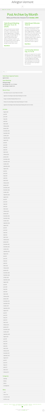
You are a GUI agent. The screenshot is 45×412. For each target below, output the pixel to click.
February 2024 (6, 182)
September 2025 (6, 137)
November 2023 (6, 189)
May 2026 (5, 119)
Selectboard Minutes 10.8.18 (32, 24)
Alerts (26, 404)
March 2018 (5, 348)
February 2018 (6, 350)
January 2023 (5, 213)
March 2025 (5, 152)
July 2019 (5, 312)
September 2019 (6, 308)
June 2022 (5, 230)
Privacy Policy (12, 404)
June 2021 (5, 258)
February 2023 (6, 211)
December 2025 (6, 130)
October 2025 (6, 135)
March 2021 (5, 265)
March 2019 (5, 322)
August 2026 (5, 111)
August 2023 (5, 197)
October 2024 (6, 163)
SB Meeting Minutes (37, 404)
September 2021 (6, 251)
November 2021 (6, 246)
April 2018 (5, 346)
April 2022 (5, 234)
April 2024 (5, 178)
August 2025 (5, 140)
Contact (30, 405)
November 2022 (6, 218)
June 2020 (5, 286)
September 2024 (6, 166)
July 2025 (5, 142)
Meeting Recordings (6, 82)
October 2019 (6, 305)
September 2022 (6, 223)
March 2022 (5, 237)
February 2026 (6, 126)
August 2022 (5, 225)
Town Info (25, 405)
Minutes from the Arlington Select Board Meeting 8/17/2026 (15, 101)
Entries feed (5, 394)
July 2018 (5, 338)
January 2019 (5, 327)
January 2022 (5, 241)
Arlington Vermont (22, 2)
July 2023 (5, 199)
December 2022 (6, 215)
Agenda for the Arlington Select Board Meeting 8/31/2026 (15, 95)
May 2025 (5, 147)
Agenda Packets (6, 78)
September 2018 (6, 334)
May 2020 (5, 289)
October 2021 (6, 249)
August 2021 (5, 253)
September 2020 (6, 279)
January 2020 (5, 298)
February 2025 (6, 154)
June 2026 (5, 116)
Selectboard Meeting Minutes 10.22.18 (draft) (11, 25)
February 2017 (6, 372)
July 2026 (5, 114)
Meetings (5, 378)
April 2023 (5, 206)
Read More (7, 45)
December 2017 (6, 353)
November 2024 (6, 161)
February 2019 (6, 324)
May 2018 (5, 343)
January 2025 (5, 156)
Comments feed (6, 396)
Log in (4, 392)
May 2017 (5, 364)
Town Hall (6, 404)
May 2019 (5, 317)
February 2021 (6, 267)
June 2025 (5, 145)
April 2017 (5, 367)
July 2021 (5, 256)
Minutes (5, 380)
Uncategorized (6, 385)
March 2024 (5, 180)
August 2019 (5, 310)
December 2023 (6, 187)
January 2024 (5, 185)
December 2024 (6, 159)
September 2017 (6, 355)
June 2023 (5, 201)
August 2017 (5, 357)
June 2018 (5, 341)
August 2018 (5, 336)
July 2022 (5, 227)
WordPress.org (6, 399)
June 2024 (5, 173)
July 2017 (5, 360)
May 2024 (5, 175)
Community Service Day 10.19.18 (32, 51)
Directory (20, 405)
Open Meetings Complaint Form (9, 86)
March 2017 (5, 369)
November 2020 (6, 275)
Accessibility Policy (20, 404)
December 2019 (6, 301)
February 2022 (6, 239)
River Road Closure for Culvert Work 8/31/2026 (13, 92)
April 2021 (5, 263)
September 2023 (6, 194)
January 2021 (5, 270)
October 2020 (6, 277)
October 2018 (6, 331)
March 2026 (5, 123)
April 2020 (5, 291)
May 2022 (5, 232)
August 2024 (5, 168)
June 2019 (5, 315)
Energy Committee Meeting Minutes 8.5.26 (12, 98)
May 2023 (5, 204)
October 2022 (6, 220)
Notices (4, 383)
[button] (22, 6)
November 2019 (6, 303)
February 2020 (6, 296)
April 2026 (5, 121)
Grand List (15, 405)
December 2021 (6, 244)
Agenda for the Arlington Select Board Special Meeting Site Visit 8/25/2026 (18, 104)
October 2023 (6, 192)
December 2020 (6, 272)
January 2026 (5, 128)
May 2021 (5, 260)
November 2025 (6, 133)
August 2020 (5, 282)
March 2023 (5, 208)
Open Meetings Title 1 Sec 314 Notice (10, 84)
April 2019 (5, 319)
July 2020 (5, 284)
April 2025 (5, 149)
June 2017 (5, 362)
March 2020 (5, 293)
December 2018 (6, 329)
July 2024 (5, 171)
